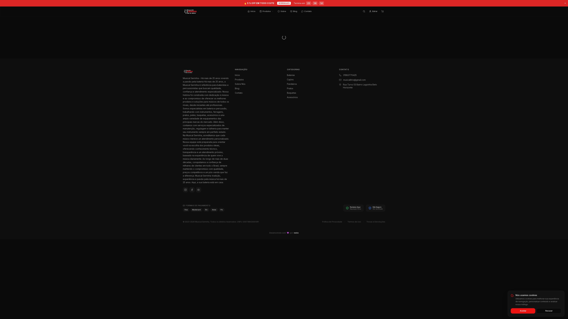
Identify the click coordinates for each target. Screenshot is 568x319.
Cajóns (290, 79)
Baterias (291, 75)
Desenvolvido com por (284, 233)
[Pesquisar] (364, 11)
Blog (295, 11)
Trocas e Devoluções (375, 222)
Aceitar (523, 311)
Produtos (267, 11)
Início (253, 11)
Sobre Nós (240, 84)
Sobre (283, 11)
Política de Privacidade (332, 222)
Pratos (290, 88)
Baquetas (291, 93)
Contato (308, 11)
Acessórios (292, 97)
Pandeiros (292, 84)
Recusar (549, 311)
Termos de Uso (354, 222)
